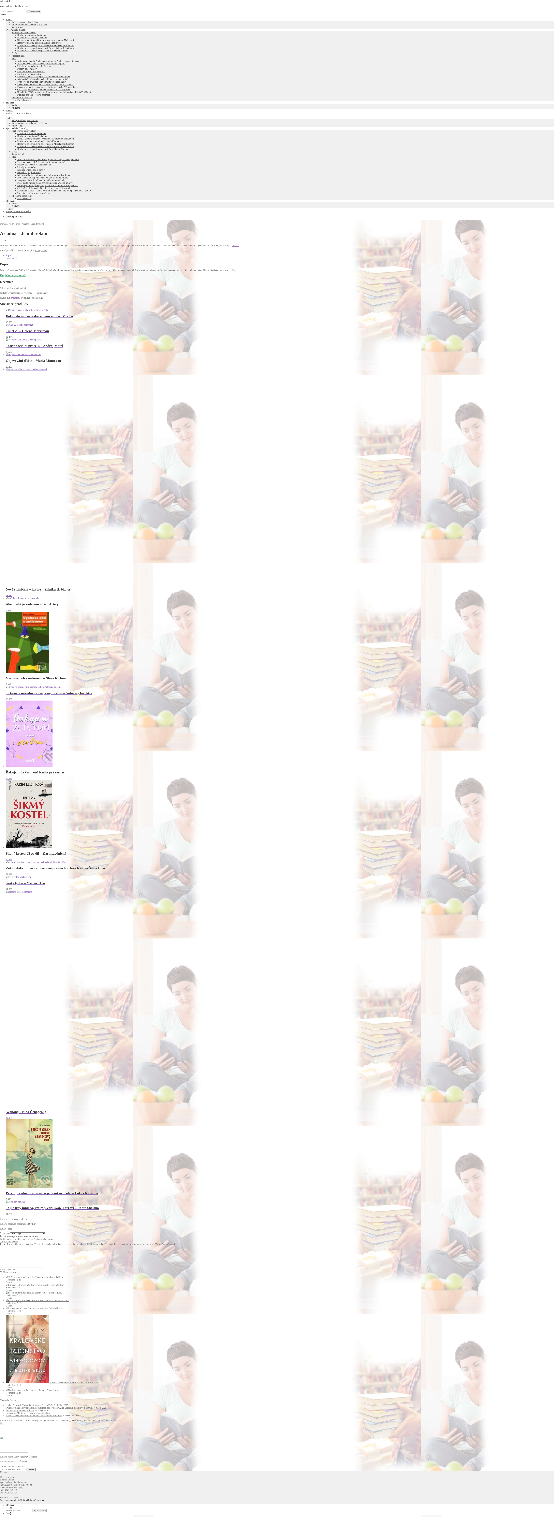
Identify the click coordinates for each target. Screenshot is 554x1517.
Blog (14, 58)
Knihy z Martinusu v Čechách (13, 1461)
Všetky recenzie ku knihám (18, 113)
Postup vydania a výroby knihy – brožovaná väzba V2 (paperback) (47, 87)
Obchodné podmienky (22, 97)
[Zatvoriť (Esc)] (551, 3)
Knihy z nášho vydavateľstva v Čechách (18, 1456)
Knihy (9, 19)
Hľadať (9, 1507)
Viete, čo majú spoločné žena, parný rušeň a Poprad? (41, 63)
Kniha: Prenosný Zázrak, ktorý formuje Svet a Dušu (29, 1405)
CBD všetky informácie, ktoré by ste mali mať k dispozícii (43, 89)
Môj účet (10, 102)
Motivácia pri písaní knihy (29, 74)
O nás (14, 53)
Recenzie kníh (18, 56)
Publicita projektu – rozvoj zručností (33, 95)
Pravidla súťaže (24, 100)
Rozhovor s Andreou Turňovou (31, 35)
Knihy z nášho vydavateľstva (25, 22)
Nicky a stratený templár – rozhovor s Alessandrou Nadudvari (45, 40)
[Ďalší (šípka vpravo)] (549, 758)
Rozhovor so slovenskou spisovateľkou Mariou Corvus (42, 50)
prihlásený (15, 298)
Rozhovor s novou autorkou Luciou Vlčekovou (39, 43)
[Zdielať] (544, 3)
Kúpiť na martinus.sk (13, 275)
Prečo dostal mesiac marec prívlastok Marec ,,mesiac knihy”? (45, 84)
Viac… (235, 245)
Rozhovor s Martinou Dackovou (32, 37)
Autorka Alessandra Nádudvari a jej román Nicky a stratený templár (48, 61)
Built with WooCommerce (32, 1500)
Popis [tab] (8, 255)
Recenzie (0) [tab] (11, 258)
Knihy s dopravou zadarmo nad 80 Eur (29, 24)
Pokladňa (16, 108)
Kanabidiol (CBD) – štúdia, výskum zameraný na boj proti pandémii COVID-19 (54, 92)
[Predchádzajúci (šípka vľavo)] (5, 758)
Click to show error (9, 1241)
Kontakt (9, 110)
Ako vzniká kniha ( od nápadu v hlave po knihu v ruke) (42, 79)
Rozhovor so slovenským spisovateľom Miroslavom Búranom (45, 45)
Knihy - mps (14, 224)
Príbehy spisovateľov (27, 69)
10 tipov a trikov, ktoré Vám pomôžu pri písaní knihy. (41, 82)
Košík (14, 105)
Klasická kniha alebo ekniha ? (31, 71)
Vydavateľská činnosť (16, 30)
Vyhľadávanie (34, 11)
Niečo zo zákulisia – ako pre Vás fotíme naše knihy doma (43, 76)
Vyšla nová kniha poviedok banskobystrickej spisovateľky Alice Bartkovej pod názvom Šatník (49, 1408)
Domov (3, 224)
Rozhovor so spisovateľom (24, 32)
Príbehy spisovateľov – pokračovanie (34, 66)
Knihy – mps (17, 27)
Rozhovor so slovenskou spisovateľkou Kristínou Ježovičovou (45, 48)
